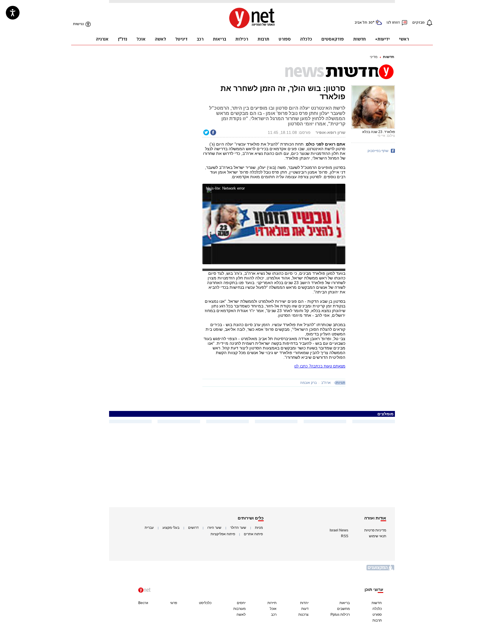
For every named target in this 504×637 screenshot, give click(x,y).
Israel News (339, 530)
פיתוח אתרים (253, 534)
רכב (273, 614)
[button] (339, 189)
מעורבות (239, 609)
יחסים (241, 603)
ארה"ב (326, 383)
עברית (149, 528)
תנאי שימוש (377, 536)
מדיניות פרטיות (375, 530)
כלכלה (377, 609)
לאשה (241, 614)
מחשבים (343, 609)
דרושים (193, 528)
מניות (259, 528)
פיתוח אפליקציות (223, 534)
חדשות (388, 57)
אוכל (273, 609)
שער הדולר (238, 528)
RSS (344, 536)
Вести (143, 603)
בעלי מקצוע (170, 528)
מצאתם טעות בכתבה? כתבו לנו (319, 366)
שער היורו (214, 528)
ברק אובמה (308, 383)
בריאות (345, 603)
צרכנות (303, 614)
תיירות (271, 603)
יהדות (304, 603)
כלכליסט (205, 603)
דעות (305, 609)
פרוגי (173, 603)
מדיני (373, 57)
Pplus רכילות (340, 614)
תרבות (377, 620)
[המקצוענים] (380, 570)
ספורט (377, 614)
